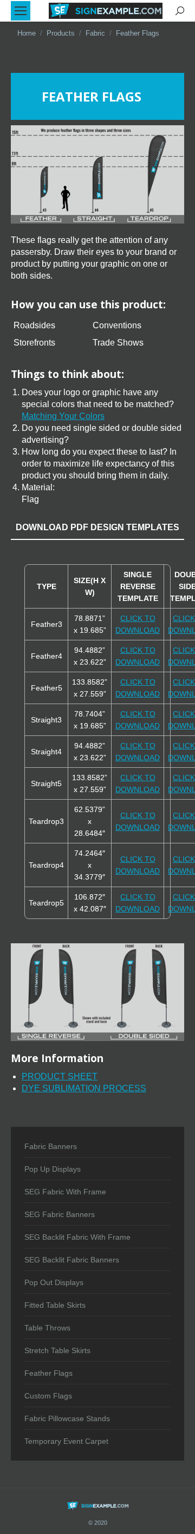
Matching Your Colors (63, 416)
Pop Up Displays (52, 1169)
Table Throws (47, 1327)
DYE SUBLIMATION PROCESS (84, 1088)
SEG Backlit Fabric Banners (71, 1259)
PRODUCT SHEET (60, 1076)
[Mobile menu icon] (20, 11)
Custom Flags (48, 1395)
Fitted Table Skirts (55, 1305)
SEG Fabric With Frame (65, 1191)
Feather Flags (48, 1373)
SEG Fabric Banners (59, 1214)
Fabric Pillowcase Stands (67, 1418)
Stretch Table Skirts (57, 1350)
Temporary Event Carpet (66, 1441)
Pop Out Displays (53, 1282)
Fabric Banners (50, 1146)
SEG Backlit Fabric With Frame (77, 1237)
